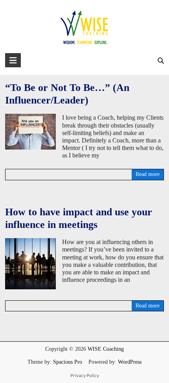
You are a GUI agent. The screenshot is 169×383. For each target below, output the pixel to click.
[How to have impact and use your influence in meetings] (30, 242)
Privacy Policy (84, 375)
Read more (148, 174)
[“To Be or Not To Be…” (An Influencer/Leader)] (30, 117)
